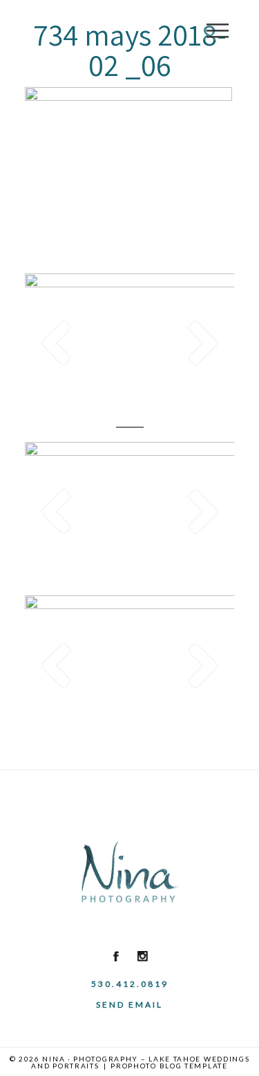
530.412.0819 (130, 984)
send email (129, 1004)
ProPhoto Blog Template (169, 1065)
